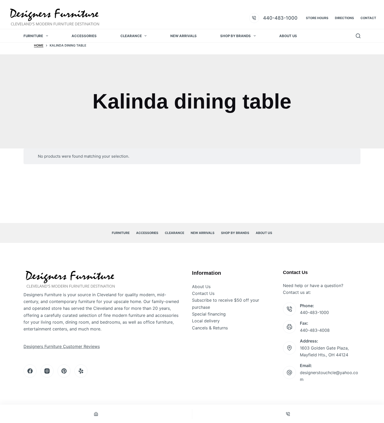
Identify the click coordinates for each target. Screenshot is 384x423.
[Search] (358, 35)
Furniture (33, 36)
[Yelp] (81, 371)
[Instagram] (47, 371)
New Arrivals (183, 36)
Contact (368, 18)
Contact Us (203, 293)
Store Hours (317, 18)
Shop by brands (235, 36)
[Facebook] (30, 371)
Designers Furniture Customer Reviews (62, 346)
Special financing (209, 314)
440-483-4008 (315, 330)
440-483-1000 (280, 18)
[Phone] (288, 414)
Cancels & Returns (210, 327)
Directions (344, 18)
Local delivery (206, 320)
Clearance (131, 36)
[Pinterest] (64, 371)
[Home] (96, 414)
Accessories (84, 36)
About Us (288, 36)
